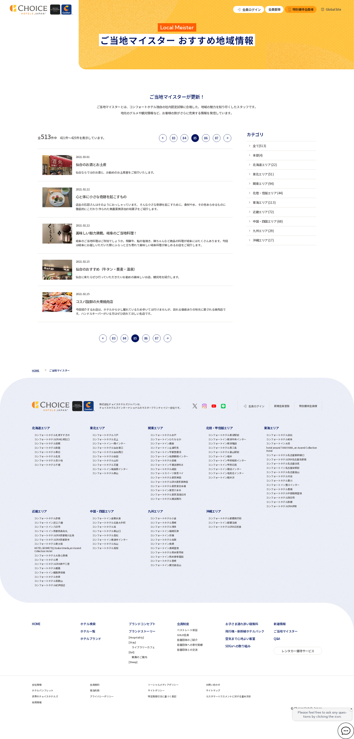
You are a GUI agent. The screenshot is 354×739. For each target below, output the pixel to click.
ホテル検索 (88, 624)
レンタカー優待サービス (297, 651)
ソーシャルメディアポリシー (163, 684)
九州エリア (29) (263, 231)
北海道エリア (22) (265, 164)
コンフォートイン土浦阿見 (164, 447)
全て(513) (259, 146)
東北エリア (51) (263, 174)
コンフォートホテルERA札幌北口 (52, 439)
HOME (36, 624)
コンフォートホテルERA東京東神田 (169, 481)
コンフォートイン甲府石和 (222, 464)
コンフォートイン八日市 (47, 526)
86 (206, 138)
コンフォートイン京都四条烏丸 (51, 531)
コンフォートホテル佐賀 (163, 539)
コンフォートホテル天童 (105, 464)
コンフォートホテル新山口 (106, 531)
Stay (132, 642)
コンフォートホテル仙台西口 (107, 452)
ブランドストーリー (142, 631)
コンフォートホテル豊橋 (279, 489)
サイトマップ (213, 690)
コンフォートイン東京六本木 (165, 490)
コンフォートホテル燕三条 (222, 447)
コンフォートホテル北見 (47, 456)
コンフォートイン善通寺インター (110, 539)
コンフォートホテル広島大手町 (109, 522)
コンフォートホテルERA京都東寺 (52, 539)
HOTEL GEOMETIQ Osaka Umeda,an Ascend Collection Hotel (57, 549)
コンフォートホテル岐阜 (279, 439)
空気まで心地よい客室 (240, 638)
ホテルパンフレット (42, 690)
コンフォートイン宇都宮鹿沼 (165, 452)
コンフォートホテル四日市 (280, 497)
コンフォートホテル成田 (163, 469)
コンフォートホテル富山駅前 (223, 452)
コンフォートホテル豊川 (279, 480)
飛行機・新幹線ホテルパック (244, 631)
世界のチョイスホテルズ (45, 696)
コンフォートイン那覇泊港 (222, 522)
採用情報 (36, 702)
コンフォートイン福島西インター (110, 469)
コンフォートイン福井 (220, 456)
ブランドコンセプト (142, 624)
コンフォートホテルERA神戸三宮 (52, 563)
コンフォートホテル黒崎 (163, 522)
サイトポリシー (156, 690)
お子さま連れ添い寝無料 (241, 624)
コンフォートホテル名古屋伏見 (283, 463)
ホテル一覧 (87, 631)
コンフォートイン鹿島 (162, 443)
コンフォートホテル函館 (47, 443)
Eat (132, 652)
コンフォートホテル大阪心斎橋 (51, 555)
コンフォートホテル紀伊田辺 (49, 585)
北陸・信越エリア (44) (268, 193)
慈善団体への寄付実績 (190, 645)
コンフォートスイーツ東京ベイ (167, 473)
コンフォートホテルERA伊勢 (281, 506)
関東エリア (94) (263, 183)
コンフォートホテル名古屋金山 (283, 472)
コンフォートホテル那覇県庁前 (225, 518)
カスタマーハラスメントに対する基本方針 (228, 696)
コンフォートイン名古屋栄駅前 (283, 467)
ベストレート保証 (187, 630)
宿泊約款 (94, 690)
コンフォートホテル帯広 (47, 452)
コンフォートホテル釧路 (47, 447)
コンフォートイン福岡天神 (164, 531)
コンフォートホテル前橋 (163, 460)
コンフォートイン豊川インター (283, 484)
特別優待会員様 (303, 9)
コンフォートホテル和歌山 (48, 580)
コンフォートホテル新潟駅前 (223, 435)
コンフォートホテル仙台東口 (107, 447)
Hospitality (136, 637)
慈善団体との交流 (187, 650)
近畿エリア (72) (263, 212)
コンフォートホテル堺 (46, 559)
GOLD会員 (183, 635)
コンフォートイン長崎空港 (164, 548)
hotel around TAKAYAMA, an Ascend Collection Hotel (291, 449)
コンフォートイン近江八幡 (48, 522)
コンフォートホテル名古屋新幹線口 (285, 455)
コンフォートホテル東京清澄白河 (168, 494)
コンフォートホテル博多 (163, 526)
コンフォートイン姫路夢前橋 (49, 572)
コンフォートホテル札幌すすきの (52, 435)
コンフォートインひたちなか (165, 439)
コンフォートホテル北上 (105, 439)
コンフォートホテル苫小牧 (48, 460)
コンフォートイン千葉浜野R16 (166, 464)
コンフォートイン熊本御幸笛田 (167, 556)
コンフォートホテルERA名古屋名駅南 (286, 459)
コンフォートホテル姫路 (47, 568)
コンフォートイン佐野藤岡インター (169, 456)
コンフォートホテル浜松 (279, 435)
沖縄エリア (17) (263, 240)
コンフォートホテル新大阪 (48, 543)
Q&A (277, 638)
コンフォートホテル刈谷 (279, 476)
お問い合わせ (213, 684)
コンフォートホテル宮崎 (163, 560)
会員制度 (183, 624)
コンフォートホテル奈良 (47, 576)
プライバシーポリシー (102, 696)
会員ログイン (251, 9)
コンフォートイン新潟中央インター (227, 439)
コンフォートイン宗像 (162, 535)
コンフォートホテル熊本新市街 (167, 552)
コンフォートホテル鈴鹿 (279, 501)
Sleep (133, 662)
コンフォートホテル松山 (105, 543)
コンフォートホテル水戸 (163, 435)
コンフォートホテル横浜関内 (165, 498)
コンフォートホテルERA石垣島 (224, 526)
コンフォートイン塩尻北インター (226, 473)
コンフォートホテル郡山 (105, 473)
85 (195, 138)
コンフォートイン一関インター (109, 443)
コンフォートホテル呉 (104, 526)
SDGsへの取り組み (238, 646)
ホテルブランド (90, 638)
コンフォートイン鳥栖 (162, 543)
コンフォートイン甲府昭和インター (227, 460)
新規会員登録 (281, 406)
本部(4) (258, 155)
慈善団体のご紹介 (187, 640)
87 (216, 138)
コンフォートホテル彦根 (47, 518)
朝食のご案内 (139, 657)
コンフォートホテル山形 (105, 460)
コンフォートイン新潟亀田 (222, 443)
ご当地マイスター (285, 631)
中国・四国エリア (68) (268, 221)
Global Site (333, 9)
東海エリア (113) (264, 202)
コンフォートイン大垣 (278, 443)
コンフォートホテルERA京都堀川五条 (54, 535)
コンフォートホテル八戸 (105, 435)
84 (184, 138)
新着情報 (280, 624)
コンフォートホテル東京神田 (165, 477)
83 (173, 138)
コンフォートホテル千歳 (47, 464)
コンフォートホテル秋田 (105, 456)
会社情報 (36, 684)
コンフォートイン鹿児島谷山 (165, 565)
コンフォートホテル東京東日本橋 (168, 486)
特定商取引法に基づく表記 (162, 696)
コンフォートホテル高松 (105, 535)
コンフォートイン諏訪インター (225, 469)
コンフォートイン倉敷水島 (106, 518)
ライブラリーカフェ (143, 647)
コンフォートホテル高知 (105, 548)
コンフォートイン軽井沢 (221, 477)
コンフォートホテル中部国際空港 (284, 493)
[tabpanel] (61, 466)
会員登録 (274, 9)
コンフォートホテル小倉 (163, 518)
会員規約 (94, 684)
